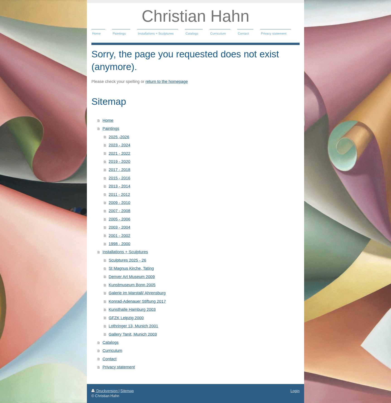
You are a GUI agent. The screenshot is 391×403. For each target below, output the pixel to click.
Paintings (111, 128)
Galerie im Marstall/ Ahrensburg (137, 293)
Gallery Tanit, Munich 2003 (133, 334)
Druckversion (107, 391)
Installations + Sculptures (125, 252)
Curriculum (112, 350)
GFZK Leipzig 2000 (126, 318)
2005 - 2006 (119, 219)
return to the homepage (166, 81)
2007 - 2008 (119, 211)
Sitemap (127, 391)
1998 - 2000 (119, 243)
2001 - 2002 (119, 235)
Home (108, 120)
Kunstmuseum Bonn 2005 (132, 285)
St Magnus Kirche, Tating (131, 268)
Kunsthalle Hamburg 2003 (132, 309)
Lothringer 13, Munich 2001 (133, 326)
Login (295, 391)
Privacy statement (119, 367)
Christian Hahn (195, 16)
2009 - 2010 (119, 202)
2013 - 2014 (119, 186)
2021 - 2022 (119, 153)
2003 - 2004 (119, 227)
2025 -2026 (119, 137)
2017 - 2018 (119, 169)
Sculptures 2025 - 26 (127, 260)
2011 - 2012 (119, 194)
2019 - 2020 (119, 161)
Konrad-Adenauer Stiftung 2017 (137, 301)
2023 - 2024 (119, 145)
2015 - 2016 (119, 178)
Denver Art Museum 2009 (132, 276)
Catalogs (111, 342)
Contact (110, 359)
